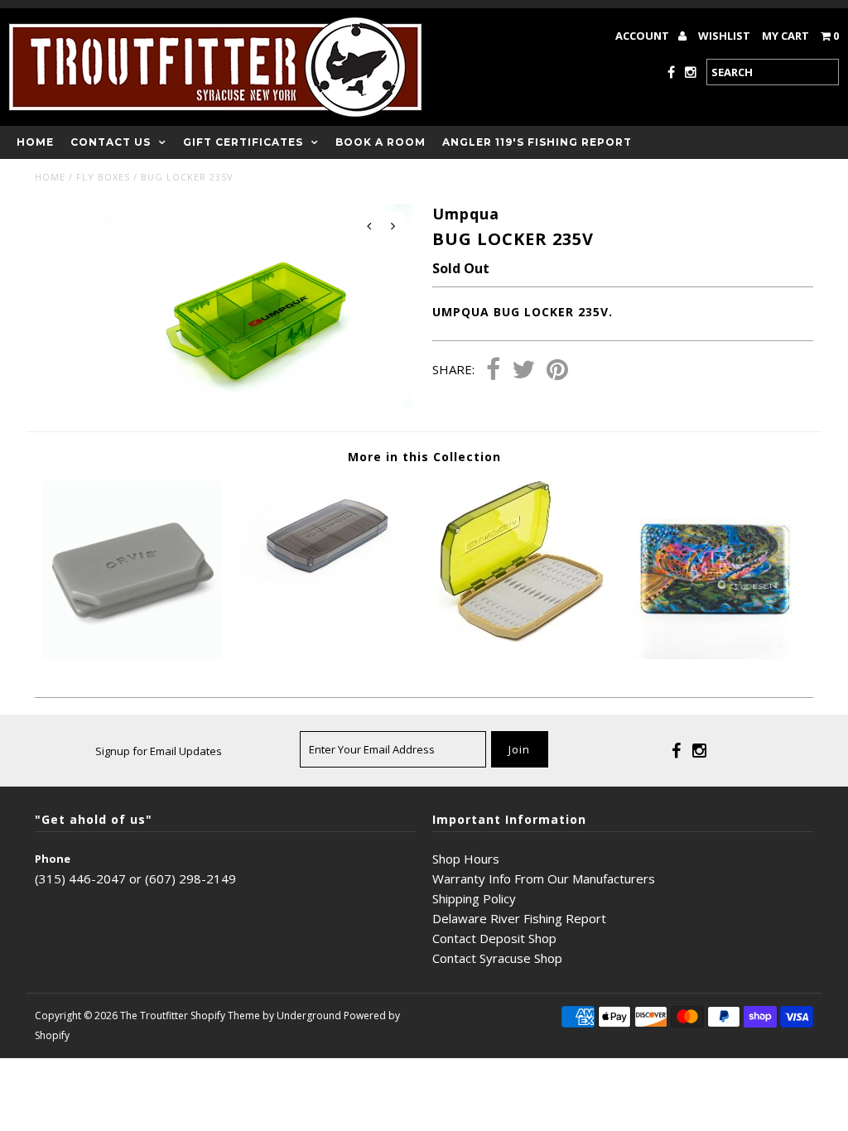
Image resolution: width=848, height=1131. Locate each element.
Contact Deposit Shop (494, 938)
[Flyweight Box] (716, 654)
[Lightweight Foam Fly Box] (132, 654)
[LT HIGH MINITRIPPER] (521, 636)
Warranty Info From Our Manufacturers (543, 878)
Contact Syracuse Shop (497, 958)
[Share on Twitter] (523, 371)
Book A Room (380, 142)
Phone (52, 858)
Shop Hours (465, 858)
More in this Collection (424, 456)
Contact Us (110, 142)
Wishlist (724, 35)
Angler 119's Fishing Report (537, 142)
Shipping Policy (474, 898)
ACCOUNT (643, 35)
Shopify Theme (225, 1015)
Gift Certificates (243, 142)
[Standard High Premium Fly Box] (327, 578)
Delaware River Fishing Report (519, 918)
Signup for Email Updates (158, 751)
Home (35, 142)
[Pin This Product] (557, 371)
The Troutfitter (154, 1015)
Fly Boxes (103, 177)
